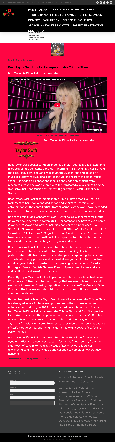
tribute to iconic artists (87, 307)
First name (13, 380)
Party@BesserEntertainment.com (31, 2)
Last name (13, 387)
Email (11, 394)
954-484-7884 (10, 2)
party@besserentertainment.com (58, 2)
